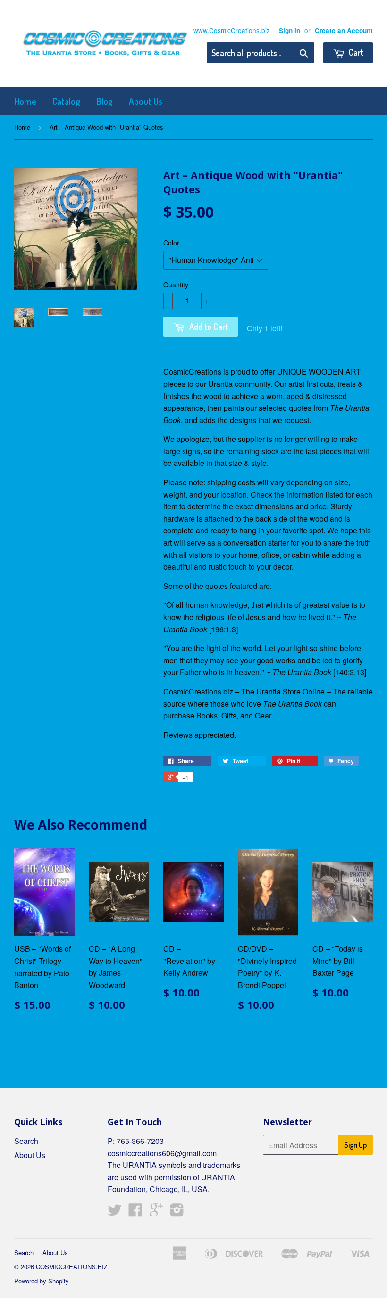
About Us (145, 101)
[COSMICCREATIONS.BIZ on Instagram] (177, 1212)
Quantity (175, 284)
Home (25, 101)
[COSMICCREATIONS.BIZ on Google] (156, 1212)
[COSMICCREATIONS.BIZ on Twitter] (115, 1212)
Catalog (66, 101)
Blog (104, 101)
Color (171, 242)
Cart (355, 52)
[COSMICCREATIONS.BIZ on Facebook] (135, 1212)
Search (26, 1140)
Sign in (289, 30)
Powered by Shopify (41, 1280)
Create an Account (344, 30)
